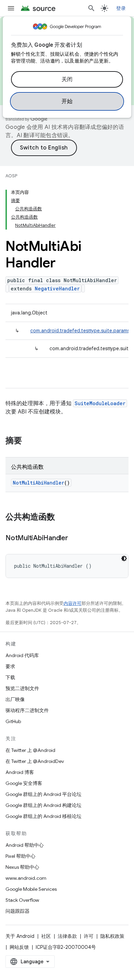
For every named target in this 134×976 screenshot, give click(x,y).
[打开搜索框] (91, 8)
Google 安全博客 (23, 783)
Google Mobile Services (31, 889)
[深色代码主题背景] (124, 558)
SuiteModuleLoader (100, 403)
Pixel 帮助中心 (20, 856)
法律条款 (67, 936)
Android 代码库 (22, 655)
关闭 (67, 79)
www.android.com (25, 878)
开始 (67, 101)
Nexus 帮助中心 (22, 867)
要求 (10, 666)
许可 (88, 936)
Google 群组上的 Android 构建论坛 (43, 805)
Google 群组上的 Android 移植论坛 (43, 816)
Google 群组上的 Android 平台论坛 (43, 794)
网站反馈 (19, 947)
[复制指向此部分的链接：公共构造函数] (62, 517)
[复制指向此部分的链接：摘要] (29, 441)
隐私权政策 (112, 936)
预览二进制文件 (22, 688)
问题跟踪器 (17, 911)
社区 (46, 936)
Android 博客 (19, 772)
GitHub (13, 721)
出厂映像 (15, 699)
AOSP (11, 176)
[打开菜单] (11, 8)
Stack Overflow (22, 900)
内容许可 (72, 603)
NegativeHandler (57, 288)
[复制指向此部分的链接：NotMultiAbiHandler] (75, 538)
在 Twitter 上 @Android (30, 750)
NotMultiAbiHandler (38, 482)
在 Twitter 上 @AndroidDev (34, 761)
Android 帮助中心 (24, 845)
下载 (10, 677)
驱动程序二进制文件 (27, 710)
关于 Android (19, 936)
